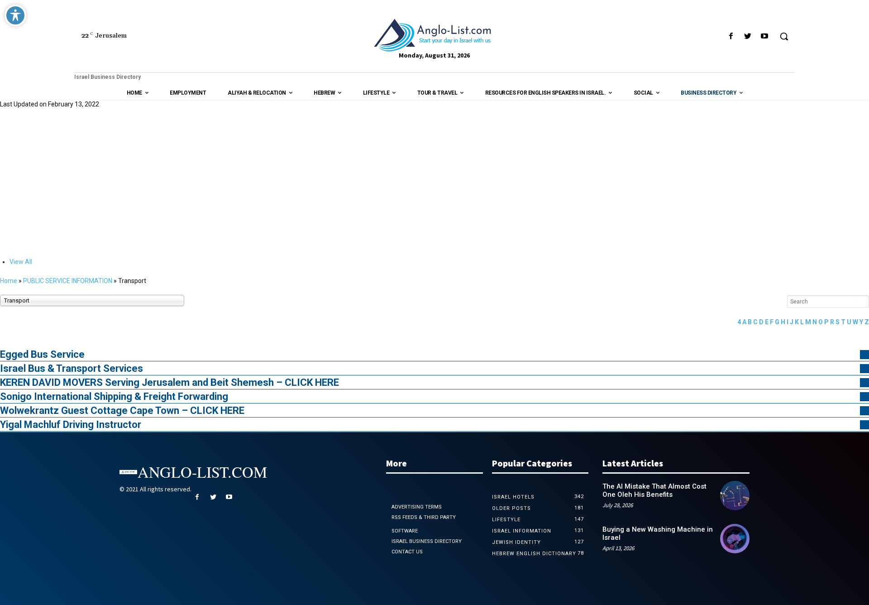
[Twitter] (748, 36)
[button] (784, 36)
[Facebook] (731, 36)
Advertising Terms (417, 507)
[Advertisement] (434, 182)
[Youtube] (765, 36)
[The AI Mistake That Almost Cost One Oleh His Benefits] (735, 495)
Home (8, 280)
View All (21, 261)
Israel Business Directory (427, 541)
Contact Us (407, 552)
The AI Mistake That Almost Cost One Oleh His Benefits (654, 490)
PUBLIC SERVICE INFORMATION (67, 280)
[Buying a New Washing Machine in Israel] (735, 538)
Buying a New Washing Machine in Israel (657, 533)
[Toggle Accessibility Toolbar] (15, 15)
